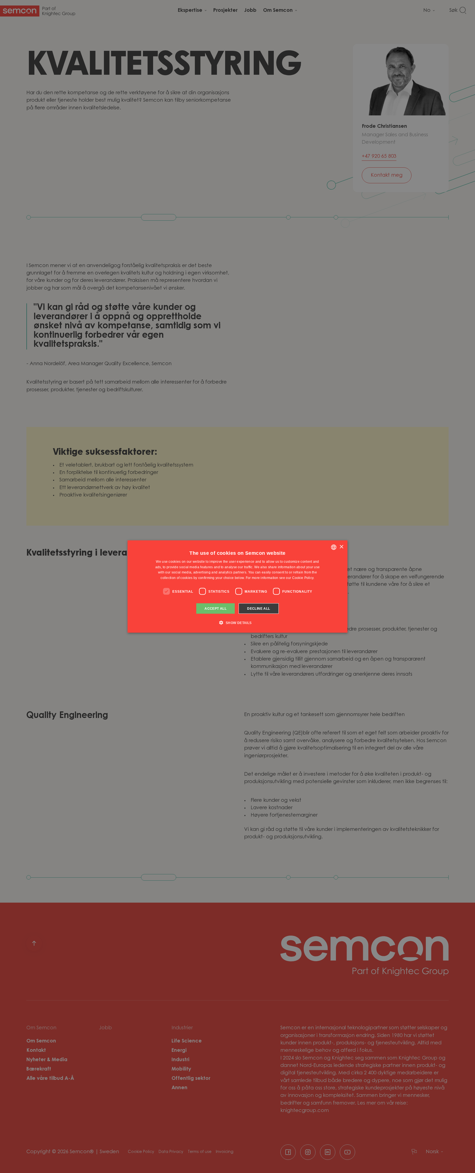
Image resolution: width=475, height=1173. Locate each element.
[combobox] (333, 547)
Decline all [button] (258, 609)
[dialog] (237, 586)
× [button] (341, 547)
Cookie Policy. (303, 578)
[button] (237, 622)
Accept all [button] (216, 609)
